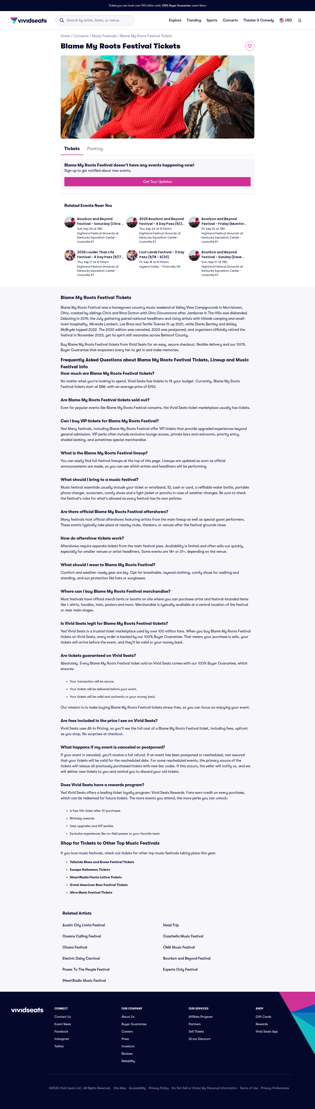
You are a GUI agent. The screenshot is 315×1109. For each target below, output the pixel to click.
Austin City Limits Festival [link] (83, 925)
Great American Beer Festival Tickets (99, 885)
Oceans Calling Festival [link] (81, 936)
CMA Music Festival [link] (179, 947)
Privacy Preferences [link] (275, 1088)
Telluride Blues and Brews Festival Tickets (102, 862)
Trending (194, 20)
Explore (175, 20)
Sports (212, 20)
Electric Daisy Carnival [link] (81, 958)
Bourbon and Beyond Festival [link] (187, 958)
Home (65, 36)
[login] (300, 20)
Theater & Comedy (258, 20)
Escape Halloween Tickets (90, 869)
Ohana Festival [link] (74, 947)
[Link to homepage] (29, 20)
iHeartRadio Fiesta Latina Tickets (96, 877)
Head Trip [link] (171, 925)
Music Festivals (104, 36)
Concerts (230, 20)
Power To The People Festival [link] (86, 969)
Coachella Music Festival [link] (183, 936)
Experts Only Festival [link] (180, 969)
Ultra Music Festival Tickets (91, 892)
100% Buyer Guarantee (176, 5)
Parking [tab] (95, 148)
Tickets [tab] (72, 148)
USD (288, 20)
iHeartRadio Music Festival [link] (84, 981)
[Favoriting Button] (249, 46)
